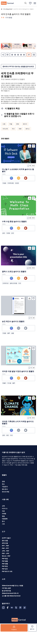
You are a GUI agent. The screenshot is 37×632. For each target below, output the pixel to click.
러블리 (4, 383)
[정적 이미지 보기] (34, 55)
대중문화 (4, 519)
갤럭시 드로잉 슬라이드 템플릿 (14, 271)
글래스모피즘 (13, 283)
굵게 (3, 233)
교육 (3, 506)
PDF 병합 (5, 561)
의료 (3, 511)
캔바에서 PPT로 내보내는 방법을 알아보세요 (18, 66)
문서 (3, 521)
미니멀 (9, 383)
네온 (7, 435)
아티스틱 (5, 129)
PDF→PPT (5, 548)
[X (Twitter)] (16, 607)
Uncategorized (7, 9)
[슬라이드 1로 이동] (6, 46)
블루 (8, 333)
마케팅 (4, 514)
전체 (3, 481)
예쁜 (20, 129)
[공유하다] (3, 55)
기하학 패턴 (10, 183)
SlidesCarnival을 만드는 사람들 (12, 586)
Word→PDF (6, 556)
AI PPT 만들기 (6, 538)
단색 (12, 233)
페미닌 (28, 129)
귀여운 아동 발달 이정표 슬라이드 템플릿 (18, 371)
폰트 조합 (5, 541)
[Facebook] (7, 607)
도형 (4, 124)
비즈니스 (4, 508)
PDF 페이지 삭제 (7, 571)
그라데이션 (5, 283)
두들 (10, 124)
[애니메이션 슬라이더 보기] (29, 55)
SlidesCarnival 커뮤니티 (10, 593)
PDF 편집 (5, 559)
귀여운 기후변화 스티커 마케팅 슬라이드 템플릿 (18, 422)
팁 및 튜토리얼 (6, 591)
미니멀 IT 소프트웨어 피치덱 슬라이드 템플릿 (18, 170)
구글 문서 (5, 487)
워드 (3, 484)
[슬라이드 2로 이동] (17, 46)
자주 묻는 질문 (6, 588)
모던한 (17, 183)
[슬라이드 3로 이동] (27, 46)
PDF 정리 (5, 569)
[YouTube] (11, 607)
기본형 (8, 233)
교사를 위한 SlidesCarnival (11, 596)
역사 (13, 129)
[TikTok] (24, 607)
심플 (12, 333)
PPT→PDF (5, 546)
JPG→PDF (5, 551)
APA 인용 (5, 543)
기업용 (4, 183)
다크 (19, 283)
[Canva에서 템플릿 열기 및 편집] (11, 178)
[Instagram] (3, 607)
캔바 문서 (5, 489)
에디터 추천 (5, 492)
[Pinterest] (20, 607)
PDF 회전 (5, 566)
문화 (17, 124)
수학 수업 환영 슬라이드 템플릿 (14, 221)
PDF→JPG (5, 553)
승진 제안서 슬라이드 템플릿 (13, 321)
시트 (3, 524)
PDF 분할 (5, 564)
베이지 (25, 124)
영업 (3, 516)
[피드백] (7, 55)
